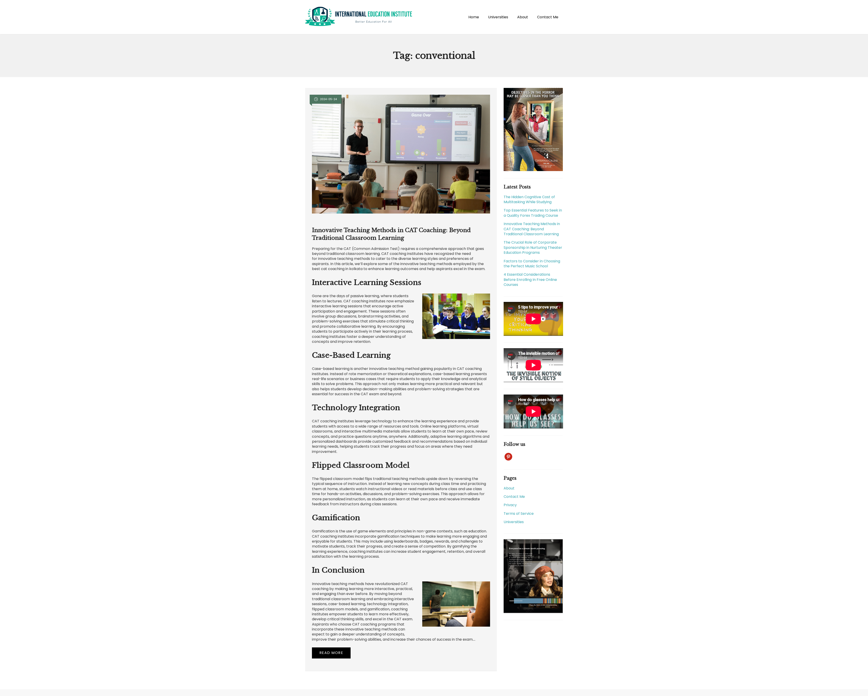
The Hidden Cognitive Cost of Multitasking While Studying (529, 199)
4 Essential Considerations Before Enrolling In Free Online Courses (530, 279)
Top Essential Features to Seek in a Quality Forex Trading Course (533, 213)
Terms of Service (519, 513)
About (522, 17)
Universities (498, 17)
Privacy (510, 505)
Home (473, 17)
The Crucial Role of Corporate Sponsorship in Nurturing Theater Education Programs (533, 247)
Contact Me (547, 17)
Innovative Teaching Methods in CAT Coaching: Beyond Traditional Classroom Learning (532, 229)
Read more (331, 652)
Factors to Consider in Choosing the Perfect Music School (532, 264)
